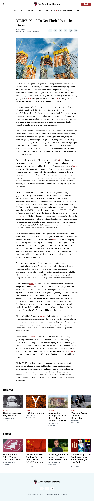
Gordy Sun (75, 420)
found (61, 160)
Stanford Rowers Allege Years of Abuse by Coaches (12, 457)
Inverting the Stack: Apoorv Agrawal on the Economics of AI (58, 457)
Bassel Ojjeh (30, 415)
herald (31, 283)
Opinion (38, 10)
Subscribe (86, 4)
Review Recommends (65, 10)
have (42, 316)
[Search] (3, 4)
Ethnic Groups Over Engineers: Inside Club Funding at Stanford (81, 458)
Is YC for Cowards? (35, 412)
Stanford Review (9, 462)
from (34, 175)
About (23, 10)
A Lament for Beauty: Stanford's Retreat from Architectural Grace (58, 416)
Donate (77, 10)
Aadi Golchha (53, 423)
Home (16, 10)
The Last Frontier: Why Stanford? (12, 414)
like (29, 98)
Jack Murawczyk (54, 462)
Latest (30, 10)
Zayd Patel (75, 465)
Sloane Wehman (8, 418)
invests (34, 336)
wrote (18, 216)
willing (70, 351)
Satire (53, 10)
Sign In (77, 4)
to (57, 98)
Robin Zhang (20, 29)
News (46, 10)
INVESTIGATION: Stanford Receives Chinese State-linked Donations (34, 458)
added (54, 239)
